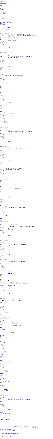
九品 (1, 163)
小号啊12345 (2, 161)
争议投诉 (4, 430)
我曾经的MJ (2, 335)
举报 (11, 47)
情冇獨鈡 (1, 313)
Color (1, 413)
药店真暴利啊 (11, 22)
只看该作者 (16, 34)
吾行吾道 (1, 354)
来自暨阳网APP (17, 56)
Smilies (9, 413)
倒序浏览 (20, 34)
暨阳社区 (4, 13)
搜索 (8, 21)
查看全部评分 (15, 40)
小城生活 (7, 22)
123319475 (1, 274)
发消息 (3, 44)
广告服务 (1, 430)
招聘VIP (3, 19)
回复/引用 (6, 83)
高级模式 (1, 412)
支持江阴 (1, 373)
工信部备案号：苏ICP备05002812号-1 (5, 433)
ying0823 (1, 67)
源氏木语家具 (2, 105)
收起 (15, 37)
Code (7, 413)
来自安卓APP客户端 (11, 36)
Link (4, 413)
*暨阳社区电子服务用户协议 (14, 433)
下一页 (6, 23)
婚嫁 (2, 15)
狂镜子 (1, 86)
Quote (6, 413)
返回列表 (1, 24)
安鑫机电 (1, 199)
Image (3, 413)
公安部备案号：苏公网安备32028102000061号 (6, 429)
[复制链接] (7, 29)
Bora (1, 124)
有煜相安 (1, 255)
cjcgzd (1, 180)
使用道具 (9, 47)
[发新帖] (4, 24)
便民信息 (3, 18)
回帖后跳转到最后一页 (7, 419)
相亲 (2, 17)
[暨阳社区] (2, 1)
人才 (2, 16)
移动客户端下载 (8, 430)
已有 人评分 (10, 37)
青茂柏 (10, 38)
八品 (1, 220)
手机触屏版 (11, 430)
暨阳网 (3, 12)
